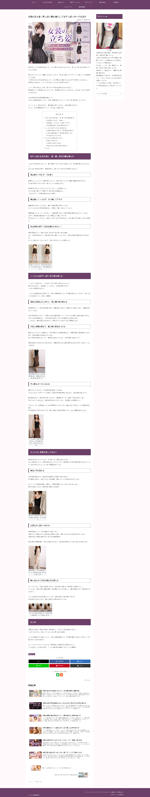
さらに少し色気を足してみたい (54, 138)
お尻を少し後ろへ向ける (54, 143)
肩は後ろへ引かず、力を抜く (55, 120)
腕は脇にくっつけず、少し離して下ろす (58, 123)
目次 (57, 114)
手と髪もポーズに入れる (54, 135)
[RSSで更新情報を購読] (61, 674)
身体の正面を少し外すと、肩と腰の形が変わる (60, 130)
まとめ (48, 148)
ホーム (87, 792)
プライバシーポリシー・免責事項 (107, 792)
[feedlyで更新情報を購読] (57, 674)
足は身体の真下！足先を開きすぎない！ (58, 125)
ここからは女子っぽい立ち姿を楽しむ (56, 128)
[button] (80, 665)
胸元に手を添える (52, 140)
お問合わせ (120, 792)
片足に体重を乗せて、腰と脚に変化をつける (59, 133)
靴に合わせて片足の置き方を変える (57, 145)
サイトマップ (94, 792)
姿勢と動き (32, 654)
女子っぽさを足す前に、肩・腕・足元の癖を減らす (60, 117)
